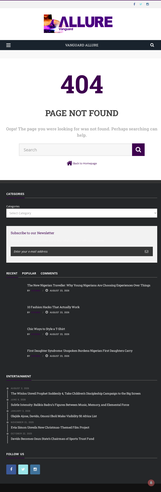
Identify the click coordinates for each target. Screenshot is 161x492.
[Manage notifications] (151, 482)
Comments (49, 273)
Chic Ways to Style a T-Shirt (46, 329)
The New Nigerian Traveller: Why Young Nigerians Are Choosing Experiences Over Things (65, 52)
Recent (11, 273)
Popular (29, 273)
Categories (12, 206)
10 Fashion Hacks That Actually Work (30, 56)
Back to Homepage (85, 163)
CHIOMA (35, 290)
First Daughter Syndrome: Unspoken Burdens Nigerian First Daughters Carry (79, 351)
